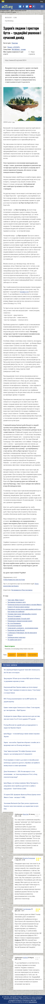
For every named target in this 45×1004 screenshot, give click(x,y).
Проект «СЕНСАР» (13, 47)
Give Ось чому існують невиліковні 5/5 (38, 816)
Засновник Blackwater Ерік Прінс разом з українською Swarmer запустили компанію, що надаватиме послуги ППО (21, 806)
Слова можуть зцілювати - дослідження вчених (23, 628)
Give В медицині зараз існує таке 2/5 (38, 858)
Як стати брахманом (14, 623)
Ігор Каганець (27, 909)
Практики (15, 43)
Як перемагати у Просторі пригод (21, 590)
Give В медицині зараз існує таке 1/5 (37, 858)
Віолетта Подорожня (29, 858)
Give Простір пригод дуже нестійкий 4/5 (36, 911)
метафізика (21, 655)
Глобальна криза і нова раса (16, 637)
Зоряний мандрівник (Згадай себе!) (19, 619)
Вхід (41, 1)
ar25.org (7, 6)
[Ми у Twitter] (27, 6)
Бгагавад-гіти (24, 292)
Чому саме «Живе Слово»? (16, 600)
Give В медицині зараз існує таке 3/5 (40, 858)
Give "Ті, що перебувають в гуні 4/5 (36, 959)
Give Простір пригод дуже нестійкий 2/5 (38, 909)
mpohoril (25, 957)
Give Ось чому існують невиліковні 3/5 (39, 814)
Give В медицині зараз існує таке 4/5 (37, 860)
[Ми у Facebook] (23, 6)
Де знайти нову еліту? (14, 640)
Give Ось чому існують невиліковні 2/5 (38, 814)
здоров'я (12, 655)
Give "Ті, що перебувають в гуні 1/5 (36, 957)
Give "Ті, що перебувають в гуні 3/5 (39, 957)
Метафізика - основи (19, 49)
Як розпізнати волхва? (15, 626)
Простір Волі (32, 655)
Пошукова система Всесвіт (16, 630)
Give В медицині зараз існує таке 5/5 (38, 860)
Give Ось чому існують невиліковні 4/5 (36, 816)
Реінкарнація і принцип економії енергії (20, 621)
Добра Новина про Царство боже (14, 580)
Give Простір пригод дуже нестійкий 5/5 (38, 911)
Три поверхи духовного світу (17, 602)
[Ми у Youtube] (30, 6)
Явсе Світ (26, 814)
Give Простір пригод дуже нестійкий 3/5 (39, 909)
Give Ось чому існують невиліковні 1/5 (36, 814)
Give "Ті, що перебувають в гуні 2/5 (38, 957)
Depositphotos (33, 1002)
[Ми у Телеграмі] (20, 6)
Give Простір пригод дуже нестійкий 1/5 (36, 909)
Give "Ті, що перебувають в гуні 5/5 (38, 959)
